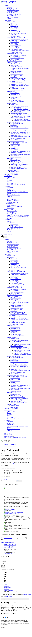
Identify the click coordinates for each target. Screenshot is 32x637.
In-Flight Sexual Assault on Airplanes (20, 132)
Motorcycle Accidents (16, 152)
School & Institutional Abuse (18, 138)
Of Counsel (10, 181)
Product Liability (11, 103)
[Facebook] (4, 578)
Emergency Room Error (17, 71)
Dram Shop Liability (16, 96)
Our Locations (11, 222)
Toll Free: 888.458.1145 (10, 545)
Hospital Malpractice (16, 72)
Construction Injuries (16, 161)
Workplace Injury (11, 158)
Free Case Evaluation (6, 234)
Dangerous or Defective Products (19, 106)
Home (5, 584)
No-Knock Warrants (16, 45)
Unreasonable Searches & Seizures (20, 50)
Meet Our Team (8, 176)
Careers (9, 18)
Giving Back (10, 212)
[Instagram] (5, 577)
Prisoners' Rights (15, 47)
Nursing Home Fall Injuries (18, 88)
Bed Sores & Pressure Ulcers (18, 84)
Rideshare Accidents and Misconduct (20, 136)
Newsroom (7, 186)
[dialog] (16, 597)
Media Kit (9, 196)
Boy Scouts (13, 125)
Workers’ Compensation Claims (19, 168)
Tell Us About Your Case (7, 542)
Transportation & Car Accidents (15, 141)
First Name (3, 560)
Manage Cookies (8, 590)
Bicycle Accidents (15, 145)
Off (8, 617)
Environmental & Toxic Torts (14, 53)
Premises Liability (11, 91)
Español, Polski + (8, 434)
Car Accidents (14, 149)
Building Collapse (15, 94)
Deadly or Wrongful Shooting (18, 40)
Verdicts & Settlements (13, 200)
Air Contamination (15, 56)
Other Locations (8, 553)
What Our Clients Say (13, 202)
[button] (5, 573)
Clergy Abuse (14, 126)
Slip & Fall (13, 98)
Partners (9, 179)
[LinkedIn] (5, 575)
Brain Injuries (14, 65)
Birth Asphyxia (14, 26)
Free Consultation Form (13, 228)
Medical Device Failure (17, 74)
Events (9, 193)
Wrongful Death (11, 170)
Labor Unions (10, 208)
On (3, 617)
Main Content (12, 1)
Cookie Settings (5, 2)
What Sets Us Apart (12, 8)
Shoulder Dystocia (15, 36)
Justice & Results (11, 15)
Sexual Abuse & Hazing (13, 122)
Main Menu (12, 2)
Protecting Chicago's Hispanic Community (18, 215)
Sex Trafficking (15, 139)
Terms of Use (8, 596)
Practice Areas (7, 20)
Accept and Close (24, 599)
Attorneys (9, 180)
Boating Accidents (15, 146)
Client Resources (8, 203)
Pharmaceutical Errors (16, 75)
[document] (16, 614)
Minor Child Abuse (16, 135)
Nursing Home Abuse (13, 81)
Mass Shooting (14, 173)
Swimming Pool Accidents (17, 101)
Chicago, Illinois (15, 225)
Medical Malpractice (12, 62)
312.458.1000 (7, 433)
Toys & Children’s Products (18, 117)
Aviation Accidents (15, 144)
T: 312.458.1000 (8, 546)
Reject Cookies (14, 599)
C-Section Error (15, 29)
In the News (10, 189)
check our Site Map (12, 464)
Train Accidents (15, 155)
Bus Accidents (14, 148)
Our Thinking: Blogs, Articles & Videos (17, 192)
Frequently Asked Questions (14, 206)
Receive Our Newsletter (13, 195)
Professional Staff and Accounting (16, 184)
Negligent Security (15, 97)
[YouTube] (5, 582)
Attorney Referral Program (14, 14)
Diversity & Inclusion (12, 213)
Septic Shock (14, 77)
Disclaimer (7, 586)
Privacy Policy (7, 587)
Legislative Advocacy (12, 13)
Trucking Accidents (16, 157)
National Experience (12, 11)
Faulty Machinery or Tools (17, 107)
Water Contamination (16, 59)
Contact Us (7, 219)
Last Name (3, 561)
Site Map (6, 589)
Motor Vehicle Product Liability (19, 113)
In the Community (8, 209)
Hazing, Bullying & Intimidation (19, 130)
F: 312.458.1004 (8, 547)
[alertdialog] (16, 614)
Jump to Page (4, 479)
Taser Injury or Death (16, 49)
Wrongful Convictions (16, 52)
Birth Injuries (10, 23)
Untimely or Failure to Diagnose (19, 80)
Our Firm (6, 5)
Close (2, 627)
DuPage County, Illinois (17, 227)
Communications (11, 183)
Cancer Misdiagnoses (16, 66)
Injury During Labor (16, 31)
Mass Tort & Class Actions (11, 174)
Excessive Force (15, 42)
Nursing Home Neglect (17, 90)
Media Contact (11, 230)
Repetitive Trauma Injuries (17, 165)
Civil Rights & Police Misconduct (16, 37)
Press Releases (11, 190)
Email (2, 563)
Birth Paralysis (14, 27)
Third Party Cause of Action (18, 167)
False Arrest (14, 43)
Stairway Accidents (16, 100)
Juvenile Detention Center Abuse (19, 133)
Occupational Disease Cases (18, 163)
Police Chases (14, 46)
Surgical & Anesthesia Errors (18, 78)
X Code (3, 565)
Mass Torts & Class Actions (14, 61)
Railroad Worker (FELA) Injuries (19, 164)
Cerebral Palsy (14, 30)
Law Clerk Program (12, 17)
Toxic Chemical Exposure (17, 58)
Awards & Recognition (13, 10)
